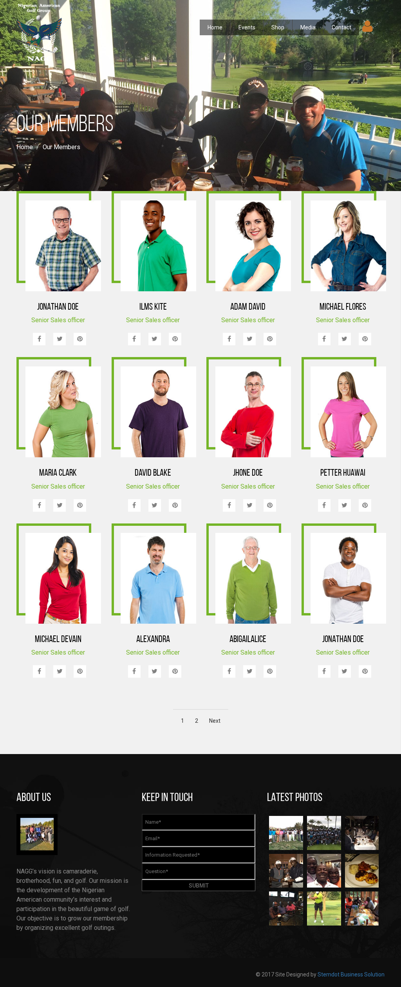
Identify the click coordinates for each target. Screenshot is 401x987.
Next (214, 721)
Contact (341, 27)
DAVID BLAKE (153, 473)
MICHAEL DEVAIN (58, 639)
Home (215, 27)
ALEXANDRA (153, 639)
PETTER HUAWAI (342, 473)
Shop (277, 27)
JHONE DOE (248, 473)
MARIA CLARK (58, 473)
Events (246, 27)
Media (308, 27)
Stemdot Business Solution (351, 974)
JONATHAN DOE (58, 307)
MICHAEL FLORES (343, 307)
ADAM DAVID (248, 307)
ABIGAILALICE (247, 639)
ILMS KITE (153, 307)
